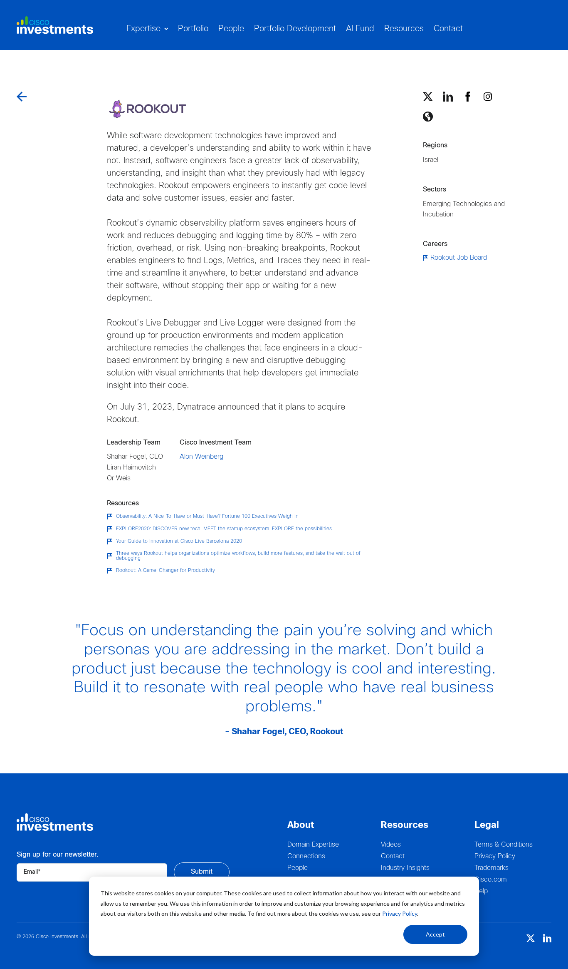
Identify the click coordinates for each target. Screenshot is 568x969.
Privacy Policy (399, 913)
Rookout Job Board (458, 258)
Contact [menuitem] (448, 29)
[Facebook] (468, 97)
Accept (435, 934)
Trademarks (491, 868)
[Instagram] (488, 97)
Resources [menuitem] (404, 29)
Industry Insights (405, 868)
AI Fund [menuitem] (360, 29)
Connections (306, 856)
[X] (428, 97)
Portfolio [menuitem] (193, 29)
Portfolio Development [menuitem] (295, 29)
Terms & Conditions (503, 845)
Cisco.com (490, 880)
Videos (391, 845)
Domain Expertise (313, 845)
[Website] (428, 117)
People (297, 868)
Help (481, 891)
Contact (393, 856)
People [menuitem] (231, 29)
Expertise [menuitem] (143, 29)
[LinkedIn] (448, 97)
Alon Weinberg (201, 457)
